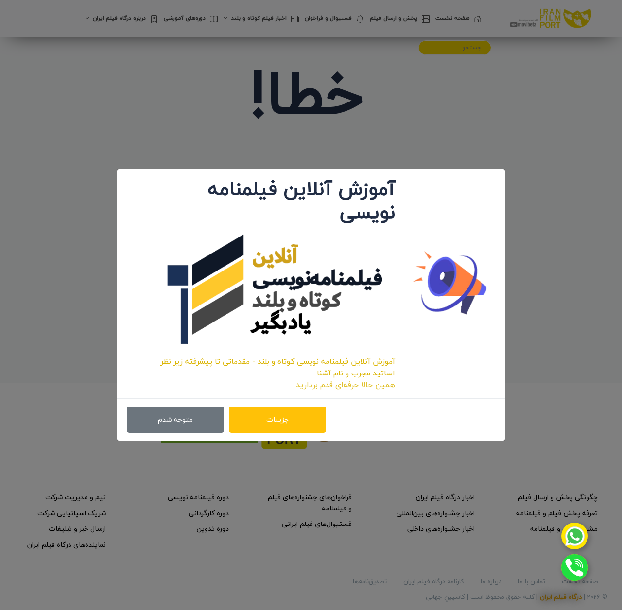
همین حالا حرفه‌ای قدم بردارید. (344, 384)
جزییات (277, 419)
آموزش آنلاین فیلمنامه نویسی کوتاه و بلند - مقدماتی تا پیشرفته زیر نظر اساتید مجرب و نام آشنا (277, 367)
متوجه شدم (175, 419)
